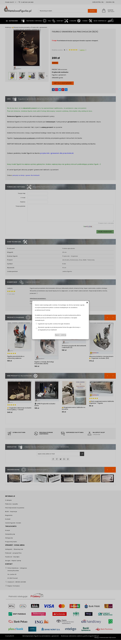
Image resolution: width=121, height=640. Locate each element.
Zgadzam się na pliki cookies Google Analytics (54, 324)
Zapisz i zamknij (60, 335)
